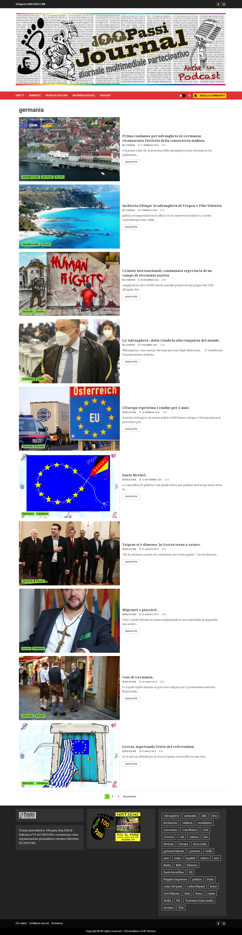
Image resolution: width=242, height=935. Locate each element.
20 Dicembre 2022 (150, 280)
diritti (20, 95)
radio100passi (196, 886)
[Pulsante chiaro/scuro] (182, 95)
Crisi (205, 830)
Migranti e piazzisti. (139, 610)
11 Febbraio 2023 (150, 145)
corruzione (170, 830)
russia (211, 893)
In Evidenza (28, 379)
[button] (189, 95)
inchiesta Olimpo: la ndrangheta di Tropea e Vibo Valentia (172, 205)
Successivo (129, 796)
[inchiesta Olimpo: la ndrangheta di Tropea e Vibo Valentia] (69, 217)
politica (197, 879)
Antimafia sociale (83, 95)
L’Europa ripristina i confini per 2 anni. (155, 407)
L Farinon (130, 145)
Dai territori (28, 514)
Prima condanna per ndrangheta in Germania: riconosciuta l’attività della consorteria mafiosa (163, 138)
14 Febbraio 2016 (151, 412)
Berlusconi (170, 823)
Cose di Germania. (137, 677)
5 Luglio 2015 (149, 751)
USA (181, 907)
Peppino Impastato (175, 879)
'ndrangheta (171, 816)
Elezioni (168, 844)
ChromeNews (132, 931)
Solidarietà (39, 648)
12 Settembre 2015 (152, 480)
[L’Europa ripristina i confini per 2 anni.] (69, 419)
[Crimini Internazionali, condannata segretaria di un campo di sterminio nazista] (69, 284)
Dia (205, 837)
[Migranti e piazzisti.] (69, 621)
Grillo (208, 851)
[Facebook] (218, 4)
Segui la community (212, 95)
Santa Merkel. (134, 475)
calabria (187, 823)
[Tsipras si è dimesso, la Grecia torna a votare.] (69, 553)
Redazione (130, 412)
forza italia (200, 844)
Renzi (213, 886)
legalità (190, 858)
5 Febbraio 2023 (149, 210)
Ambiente (35, 95)
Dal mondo (47, 177)
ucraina (168, 907)
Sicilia (167, 900)
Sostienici (57, 923)
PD (190, 872)
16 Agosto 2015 (150, 614)
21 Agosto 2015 (150, 549)
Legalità (40, 379)
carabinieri (205, 823)
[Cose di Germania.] (69, 688)
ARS (204, 816)
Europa (183, 844)
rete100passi (171, 893)
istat (166, 858)
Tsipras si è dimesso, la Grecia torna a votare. (161, 544)
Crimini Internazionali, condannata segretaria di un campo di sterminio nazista (167, 272)
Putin (210, 879)
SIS (178, 900)
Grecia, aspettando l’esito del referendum (158, 746)
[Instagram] (223, 4)
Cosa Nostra (189, 830)
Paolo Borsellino (173, 872)
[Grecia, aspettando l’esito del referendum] (69, 755)
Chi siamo (21, 923)
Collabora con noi (39, 923)
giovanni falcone (173, 851)
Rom (187, 893)
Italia (177, 858)
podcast (105, 95)
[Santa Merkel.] (69, 486)
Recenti (59, 177)
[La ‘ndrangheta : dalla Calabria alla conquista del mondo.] (69, 351)
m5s (216, 858)
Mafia (167, 865)
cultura (193, 837)
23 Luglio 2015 (149, 682)
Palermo (192, 865)
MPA (179, 865)
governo (194, 851)
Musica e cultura (56, 95)
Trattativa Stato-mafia (199, 900)
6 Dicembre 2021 (149, 345)
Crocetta (168, 837)
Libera (204, 858)
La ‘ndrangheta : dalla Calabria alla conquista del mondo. (171, 340)
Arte (214, 816)
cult (181, 837)
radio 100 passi (172, 886)
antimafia (190, 816)
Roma (198, 893)
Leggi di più (131, 162)
